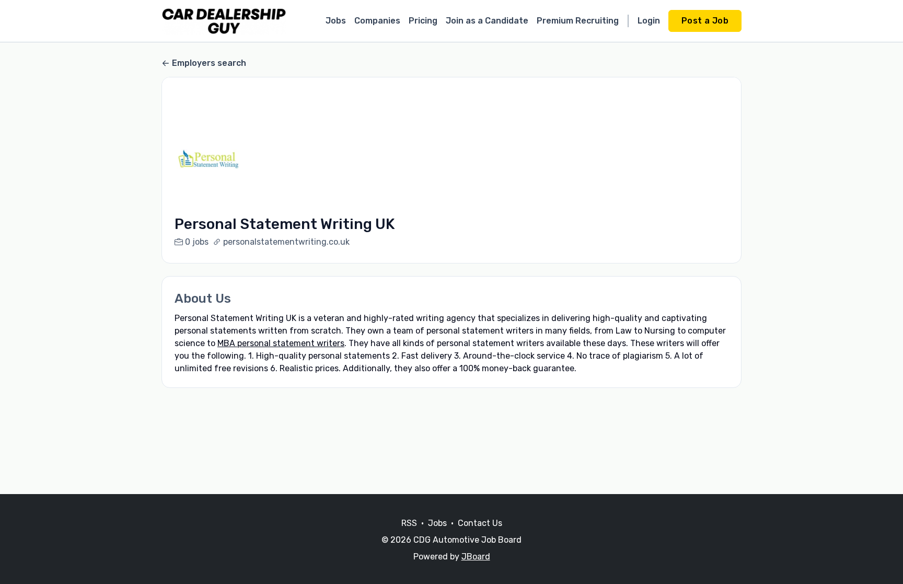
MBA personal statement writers (280, 343)
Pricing (423, 21)
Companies (377, 21)
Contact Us (480, 523)
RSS (409, 523)
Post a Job (704, 21)
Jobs (336, 21)
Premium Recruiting (578, 21)
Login (649, 21)
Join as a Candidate (487, 21)
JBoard (475, 557)
